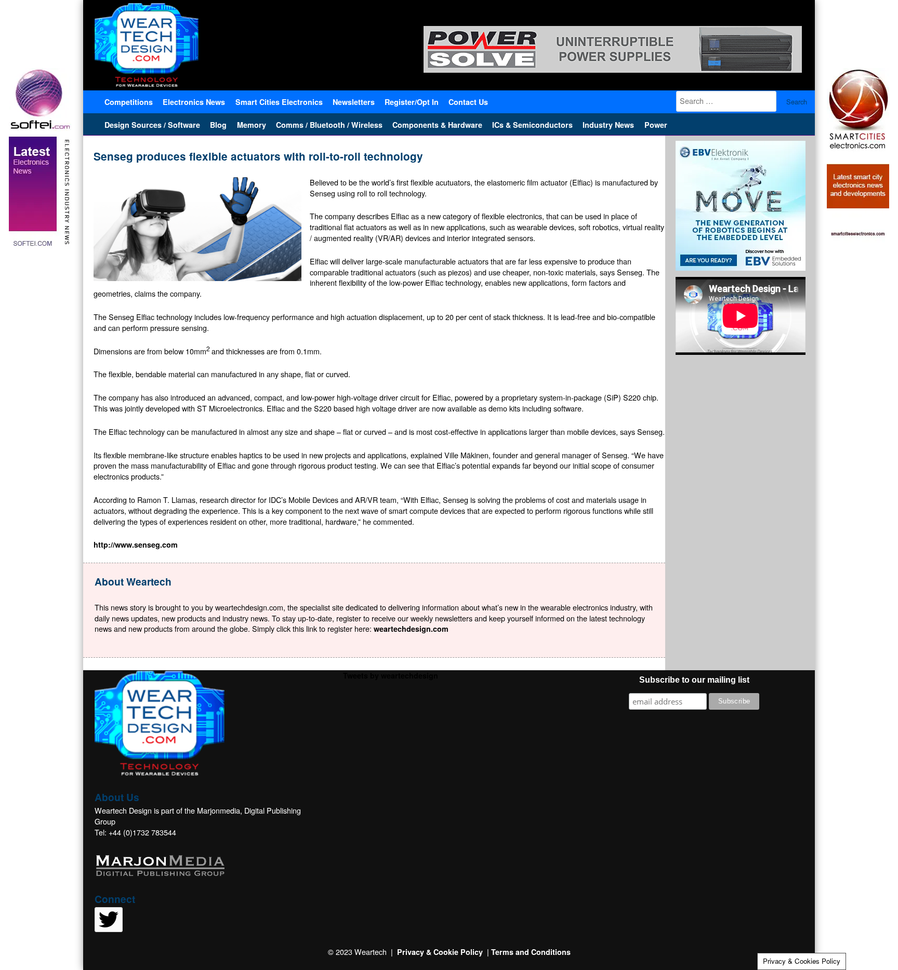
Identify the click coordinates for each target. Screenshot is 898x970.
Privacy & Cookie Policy (440, 952)
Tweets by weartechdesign (390, 675)
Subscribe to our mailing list (694, 679)
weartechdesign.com (411, 628)
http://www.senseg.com (136, 544)
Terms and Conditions (531, 952)
